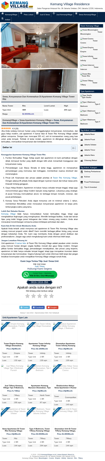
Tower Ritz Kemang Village (65, 178)
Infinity (63, 458)
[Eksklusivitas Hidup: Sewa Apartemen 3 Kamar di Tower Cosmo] (65, 370)
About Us (71, 455)
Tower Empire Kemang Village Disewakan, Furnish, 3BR (13, 345)
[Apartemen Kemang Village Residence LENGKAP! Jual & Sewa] (17, 9)
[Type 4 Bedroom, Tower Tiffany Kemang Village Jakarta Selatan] (39, 413)
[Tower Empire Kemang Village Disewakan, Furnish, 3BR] (13, 328)
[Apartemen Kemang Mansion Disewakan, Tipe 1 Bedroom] (39, 370)
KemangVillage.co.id (48, 455)
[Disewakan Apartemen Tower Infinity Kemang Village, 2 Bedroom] (65, 328)
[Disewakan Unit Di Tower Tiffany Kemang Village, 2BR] (65, 411)
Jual (36, 266)
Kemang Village (8, 214)
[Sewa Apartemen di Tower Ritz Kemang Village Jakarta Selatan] (13, 413)
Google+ (53, 307)
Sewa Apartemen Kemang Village (35, 120)
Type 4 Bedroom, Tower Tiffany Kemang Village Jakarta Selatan (39, 431)
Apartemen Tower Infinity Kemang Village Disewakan (39, 345)
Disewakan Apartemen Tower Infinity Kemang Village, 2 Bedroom (65, 345)
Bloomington (43, 458)
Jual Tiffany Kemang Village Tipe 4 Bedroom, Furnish (13, 388)
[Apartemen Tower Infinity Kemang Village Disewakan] (39, 326)
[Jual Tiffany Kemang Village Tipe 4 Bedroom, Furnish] (13, 370)
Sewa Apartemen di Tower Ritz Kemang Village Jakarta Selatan (13, 431)
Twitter (26, 307)
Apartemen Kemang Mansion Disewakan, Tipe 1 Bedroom (39, 388)
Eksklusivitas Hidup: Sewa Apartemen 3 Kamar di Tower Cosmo (65, 388)
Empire (57, 458)
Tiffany (80, 458)
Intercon (70, 458)
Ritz (75, 458)
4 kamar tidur (20, 243)
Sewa (42, 266)
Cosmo (51, 458)
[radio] (27, 296)
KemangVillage (10, 120)
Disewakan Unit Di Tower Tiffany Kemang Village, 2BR (65, 431)
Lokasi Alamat (62, 455)
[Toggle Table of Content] (72, 148)
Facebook (39, 307)
